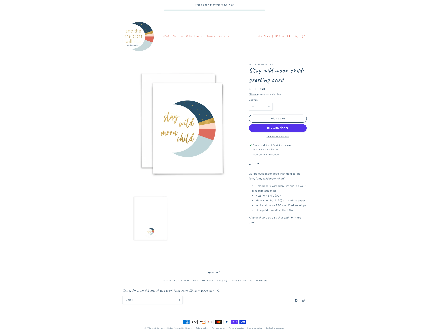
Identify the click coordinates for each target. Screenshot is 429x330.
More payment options (278, 136)
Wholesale (261, 280)
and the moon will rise (162, 328)
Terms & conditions (241, 280)
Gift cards (208, 280)
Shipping (253, 94)
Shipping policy (254, 328)
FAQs (196, 280)
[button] (177, 36)
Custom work (182, 280)
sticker (278, 217)
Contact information (275, 328)
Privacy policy (218, 328)
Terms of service (236, 328)
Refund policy (202, 328)
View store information (266, 154)
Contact (166, 280)
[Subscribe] (178, 300)
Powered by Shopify (183, 328)
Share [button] (255, 163)
